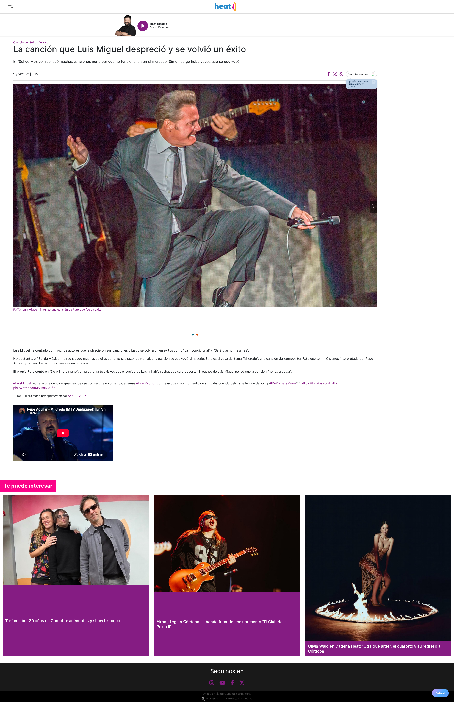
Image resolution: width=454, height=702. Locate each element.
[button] (193, 334)
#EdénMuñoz (146, 383)
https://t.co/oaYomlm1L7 (319, 383)
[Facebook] (232, 682)
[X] (242, 682)
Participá (440, 693)
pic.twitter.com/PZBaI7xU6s (34, 388)
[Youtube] (222, 682)
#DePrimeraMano (283, 383)
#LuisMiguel (22, 383)
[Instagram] (212, 682)
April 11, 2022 (77, 396)
